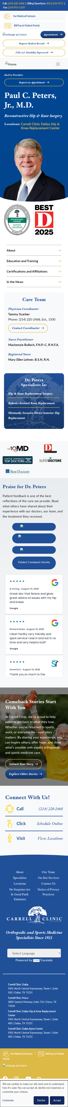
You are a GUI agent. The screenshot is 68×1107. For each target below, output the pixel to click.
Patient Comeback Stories (34, 562)
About (20, 872)
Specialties (19, 878)
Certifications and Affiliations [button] (27, 271)
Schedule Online (50, 823)
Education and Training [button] (22, 261)
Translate (46, 960)
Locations (20, 883)
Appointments (50, 34)
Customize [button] (8, 1100)
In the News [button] (15, 281)
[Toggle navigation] (58, 64)
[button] (40, 1079)
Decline (41, 1100)
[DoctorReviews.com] (34, 527)
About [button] (11, 250)
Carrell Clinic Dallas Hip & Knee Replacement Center (40, 126)
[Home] (24, 64)
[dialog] (34, 1093)
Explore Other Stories (23, 774)
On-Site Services (48, 878)
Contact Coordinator (26, 328)
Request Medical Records (32, 43)
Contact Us (48, 883)
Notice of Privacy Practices (48, 892)
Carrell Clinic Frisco (18, 998)
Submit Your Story (21, 764)
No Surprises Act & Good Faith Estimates (19, 894)
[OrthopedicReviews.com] (34, 538)
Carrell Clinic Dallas (18, 984)
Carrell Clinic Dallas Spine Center (25, 1028)
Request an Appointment (32, 82)
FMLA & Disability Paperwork (32, 52)
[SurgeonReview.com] (34, 550)
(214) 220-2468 (51, 808)
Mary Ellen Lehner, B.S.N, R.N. (29, 359)
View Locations (50, 838)
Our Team (48, 872)
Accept (57, 1100)
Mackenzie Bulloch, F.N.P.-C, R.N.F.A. (33, 344)
